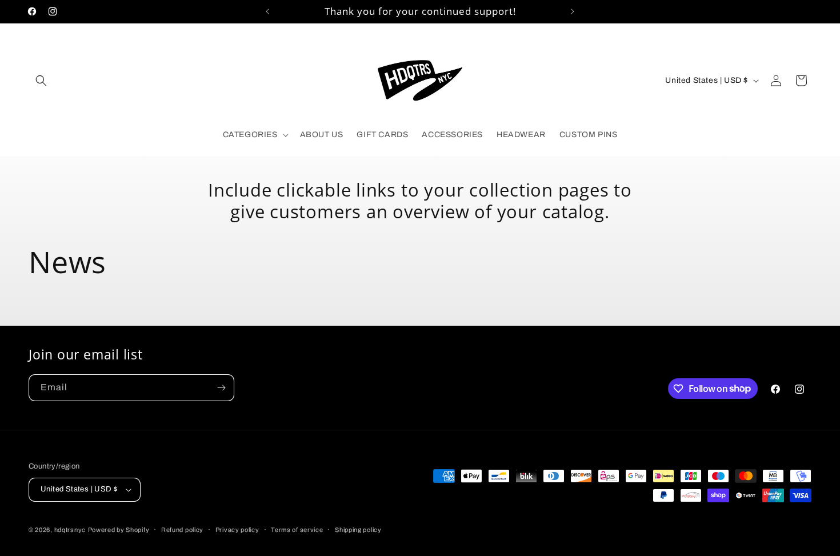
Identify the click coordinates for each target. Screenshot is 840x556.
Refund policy (182, 529)
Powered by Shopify (119, 529)
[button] (41, 80)
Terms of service (297, 529)
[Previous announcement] (267, 11)
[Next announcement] (572, 11)
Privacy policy (237, 529)
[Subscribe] (221, 387)
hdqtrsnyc (70, 529)
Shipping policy (358, 529)
